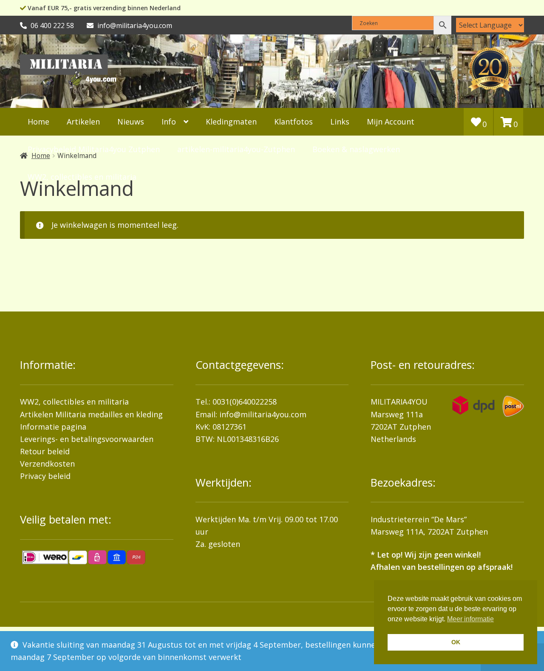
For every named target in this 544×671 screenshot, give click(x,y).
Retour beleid (45, 451)
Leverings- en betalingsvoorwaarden (86, 439)
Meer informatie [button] (470, 619)
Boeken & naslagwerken (356, 149)
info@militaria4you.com (262, 414)
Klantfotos (293, 121)
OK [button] (455, 642)
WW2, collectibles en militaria (74, 401)
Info (169, 121)
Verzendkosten (47, 464)
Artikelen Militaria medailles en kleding (91, 414)
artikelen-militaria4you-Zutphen (236, 149)
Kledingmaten (231, 121)
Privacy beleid (45, 476)
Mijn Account (390, 121)
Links (339, 121)
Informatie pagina (53, 427)
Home (38, 121)
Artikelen (83, 121)
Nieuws (130, 121)
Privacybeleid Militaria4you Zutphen (94, 149)
